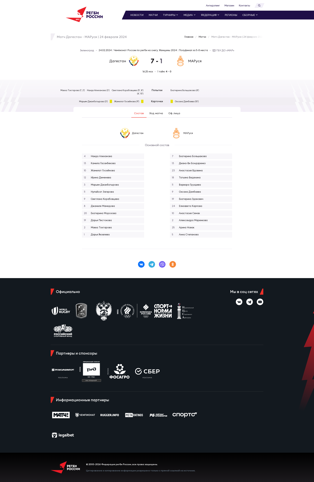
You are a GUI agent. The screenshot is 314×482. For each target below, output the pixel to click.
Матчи (153, 15)
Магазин (229, 5)
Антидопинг (213, 5)
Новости (136, 15)
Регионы (231, 15)
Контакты (244, 5)
